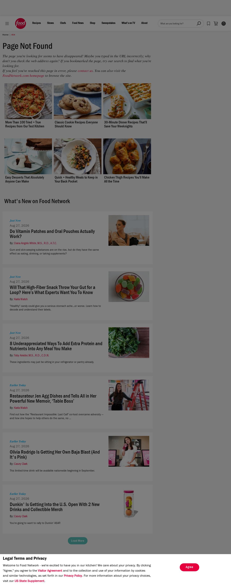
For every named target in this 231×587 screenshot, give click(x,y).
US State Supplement (29, 581)
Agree (189, 567)
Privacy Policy (73, 576)
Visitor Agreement (50, 571)
